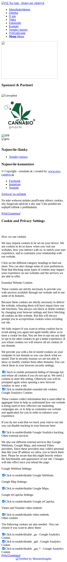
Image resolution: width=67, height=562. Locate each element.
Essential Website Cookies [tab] (16, 282)
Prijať (4, 213)
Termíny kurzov (18, 156)
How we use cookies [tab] (13, 236)
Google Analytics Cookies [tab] (16, 392)
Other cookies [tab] (9, 518)
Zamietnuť (14, 213)
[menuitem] (37, 9)
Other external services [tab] (14, 435)
